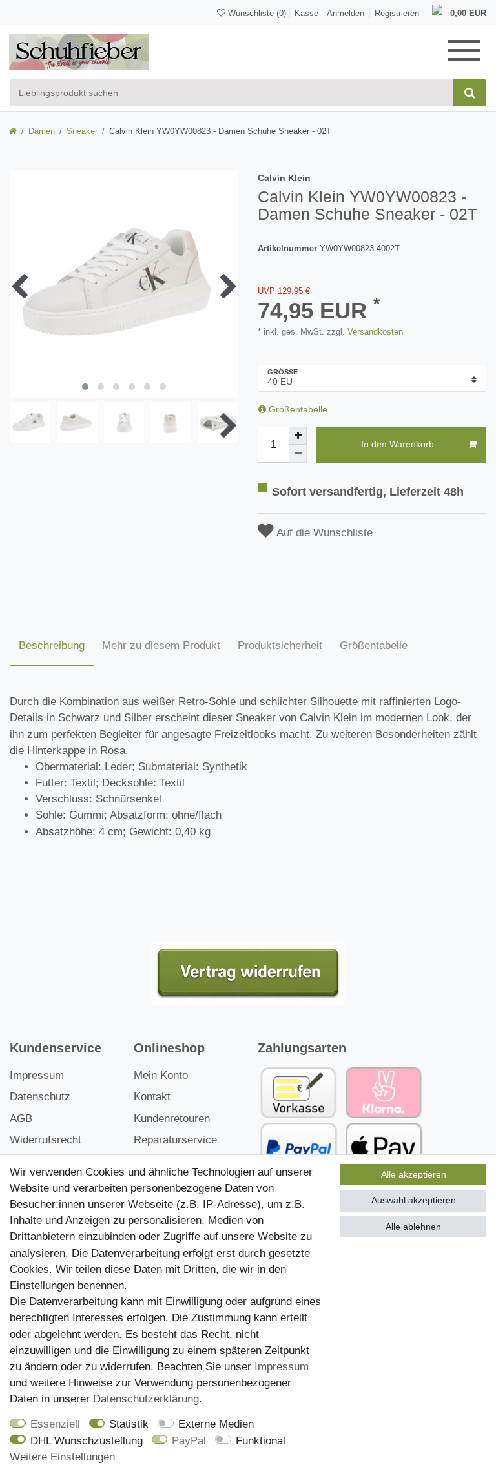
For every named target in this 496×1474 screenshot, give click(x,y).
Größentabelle (296, 409)
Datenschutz (40, 1097)
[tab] (52, 646)
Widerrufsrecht (45, 1140)
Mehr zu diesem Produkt (161, 645)
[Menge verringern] (298, 454)
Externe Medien (216, 1424)
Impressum (37, 1075)
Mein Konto (161, 1075)
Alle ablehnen (413, 1226)
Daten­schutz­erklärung (146, 1399)
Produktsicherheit (280, 645)
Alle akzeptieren (413, 1174)
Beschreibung (52, 645)
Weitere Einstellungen (62, 1457)
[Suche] (469, 92)
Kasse (306, 13)
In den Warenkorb (397, 444)
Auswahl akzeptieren (413, 1200)
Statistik (129, 1424)
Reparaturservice (175, 1140)
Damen (41, 131)
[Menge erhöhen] (298, 436)
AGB (21, 1118)
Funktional (260, 1441)
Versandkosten (374, 331)
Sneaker (82, 131)
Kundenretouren (172, 1118)
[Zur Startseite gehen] (13, 131)
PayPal (189, 1441)
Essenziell (55, 1424)
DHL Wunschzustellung (86, 1441)
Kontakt (152, 1097)
